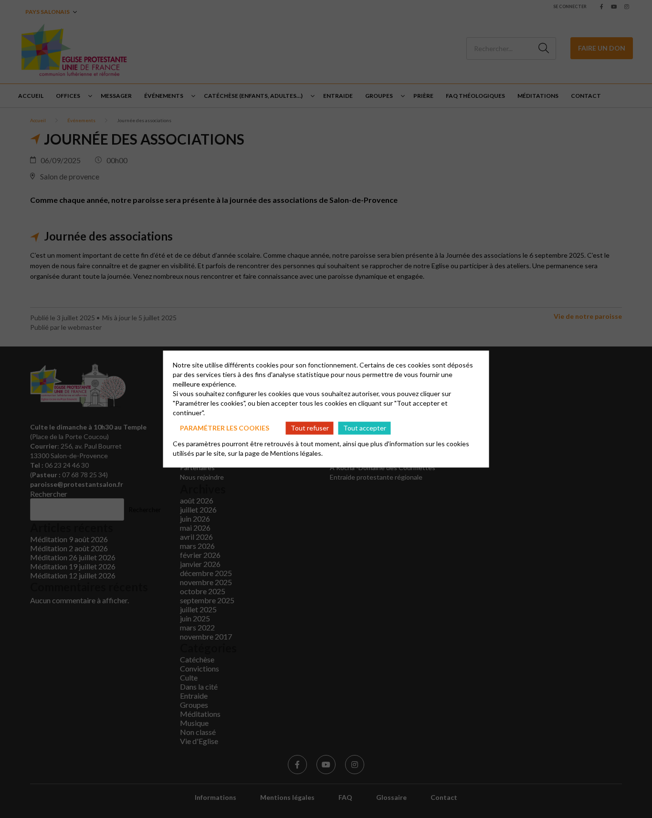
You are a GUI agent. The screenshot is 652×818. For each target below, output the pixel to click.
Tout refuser (310, 428)
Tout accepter (364, 428)
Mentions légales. (296, 453)
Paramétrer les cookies (224, 428)
